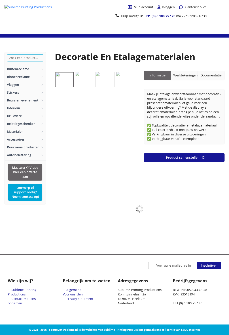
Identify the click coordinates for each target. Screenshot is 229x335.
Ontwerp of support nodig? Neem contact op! (25, 192)
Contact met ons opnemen (22, 301)
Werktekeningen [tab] (185, 75)
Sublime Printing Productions (22, 292)
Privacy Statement (79, 299)
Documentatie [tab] (211, 75)
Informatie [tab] (157, 75)
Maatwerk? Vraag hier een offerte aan (25, 172)
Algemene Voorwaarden (73, 292)
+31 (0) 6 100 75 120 (160, 16)
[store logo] (28, 16)
